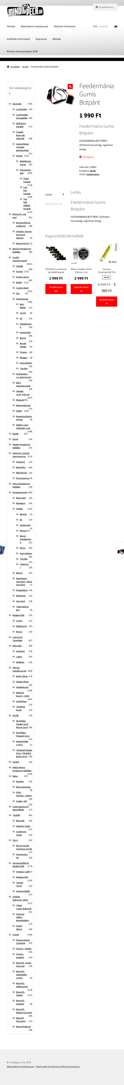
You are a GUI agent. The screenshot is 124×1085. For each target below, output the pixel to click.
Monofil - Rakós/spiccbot (24, 1011)
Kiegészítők (18, 615)
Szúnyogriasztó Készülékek (21, 808)
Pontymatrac (23, 478)
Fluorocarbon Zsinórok (23, 942)
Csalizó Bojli (22, 287)
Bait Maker (23, 306)
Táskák (16, 815)
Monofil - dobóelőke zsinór (21, 974)
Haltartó (20, 461)
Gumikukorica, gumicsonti (23, 375)
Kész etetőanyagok (23, 384)
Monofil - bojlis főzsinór (23, 964)
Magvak (20, 399)
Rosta (19, 631)
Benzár (23, 514)
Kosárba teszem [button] (81, 289)
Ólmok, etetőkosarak (19, 669)
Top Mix (24, 368)
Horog (19, 155)
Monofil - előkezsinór (22, 985)
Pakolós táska (23, 826)
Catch (23, 312)
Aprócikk (17, 103)
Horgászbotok (20, 492)
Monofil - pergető (20, 1002)
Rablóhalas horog (25, 163)
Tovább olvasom (56, 289)
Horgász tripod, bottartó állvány (24, 234)
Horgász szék (23, 871)
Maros (23, 337)
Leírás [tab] (48, 194)
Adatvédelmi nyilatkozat (34, 26)
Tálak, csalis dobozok (23, 907)
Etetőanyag (22, 298)
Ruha (15, 776)
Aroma (19, 271)
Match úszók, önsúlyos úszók (24, 847)
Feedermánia (92, 174)
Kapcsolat (41, 39)
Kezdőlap (15, 66)
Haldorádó (25, 332)
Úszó (15, 840)
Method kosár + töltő (22, 694)
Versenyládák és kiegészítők (21, 865)
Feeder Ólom (22, 681)
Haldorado (25, 525)
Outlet (16, 761)
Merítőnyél (21, 472)
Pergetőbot (22, 590)
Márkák (57, 39)
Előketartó (21, 626)
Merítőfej (20, 467)
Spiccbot (20, 601)
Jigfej (19, 656)
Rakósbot (21, 595)
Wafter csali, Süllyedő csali (23, 426)
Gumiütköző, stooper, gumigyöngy (22, 147)
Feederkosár (22, 687)
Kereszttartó (22, 243)
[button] (70, 86)
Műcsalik (17, 645)
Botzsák (20, 820)
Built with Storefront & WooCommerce (58, 1066)
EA (21, 318)
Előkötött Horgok (21, 125)
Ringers (23, 357)
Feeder (19, 508)
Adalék (19, 266)
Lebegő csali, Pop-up (22, 393)
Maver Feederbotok (25, 539)
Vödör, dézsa (19, 927)
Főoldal (11, 26)
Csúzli (19, 620)
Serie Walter (26, 363)
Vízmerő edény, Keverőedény (22, 917)
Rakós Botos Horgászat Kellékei (22, 769)
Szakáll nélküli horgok (27, 204)
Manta (23, 530)
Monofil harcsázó (21, 1020)
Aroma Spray (22, 276)
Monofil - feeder (20, 994)
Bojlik (19, 282)
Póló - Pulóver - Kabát (24, 794)
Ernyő (15, 439)
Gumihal (20, 651)
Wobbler (20, 662)
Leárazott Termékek (18, 639)
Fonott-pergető (20, 956)
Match (19, 572)
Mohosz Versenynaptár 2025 (22, 51)
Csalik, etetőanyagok (20, 259)
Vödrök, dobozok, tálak (20, 898)
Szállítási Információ (18, 39)
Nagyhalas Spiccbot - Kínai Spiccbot (24, 581)
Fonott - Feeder (23, 948)
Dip (18, 293)
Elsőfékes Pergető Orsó (22, 734)
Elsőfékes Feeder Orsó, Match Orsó (22, 724)
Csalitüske (21, 109)
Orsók (16, 715)
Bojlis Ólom (22, 676)
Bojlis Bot (21, 497)
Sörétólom (21, 701)
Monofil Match (23, 1026)
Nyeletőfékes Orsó (22, 743)
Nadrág (20, 781)
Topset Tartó (19, 884)
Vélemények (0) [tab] (53, 203)
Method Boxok (23, 405)
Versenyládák (23, 891)
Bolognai (20, 503)
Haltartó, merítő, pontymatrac (21, 455)
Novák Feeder (23, 345)
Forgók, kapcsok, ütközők (20, 135)
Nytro (23, 547)
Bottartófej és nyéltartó (23, 224)
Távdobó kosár (20, 708)
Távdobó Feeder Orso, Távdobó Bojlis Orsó (24, 753)
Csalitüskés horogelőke (22, 116)
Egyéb (25, 66)
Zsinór (16, 934)
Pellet (19, 410)
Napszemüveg (23, 786)
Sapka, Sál (21, 801)
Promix (23, 352)
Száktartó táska (21, 833)
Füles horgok (27, 180)
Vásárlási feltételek (64, 26)
